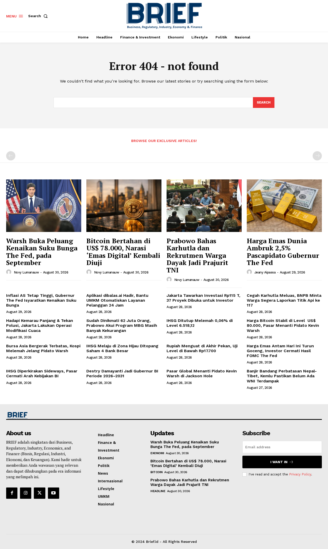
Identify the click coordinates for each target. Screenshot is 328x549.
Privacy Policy (300, 474)
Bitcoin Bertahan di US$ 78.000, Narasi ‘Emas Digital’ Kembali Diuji (123, 251)
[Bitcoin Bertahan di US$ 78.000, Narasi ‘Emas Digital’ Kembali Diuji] (123, 205)
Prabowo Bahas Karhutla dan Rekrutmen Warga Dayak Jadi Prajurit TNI (197, 255)
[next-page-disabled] (317, 155)
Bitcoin (156, 472)
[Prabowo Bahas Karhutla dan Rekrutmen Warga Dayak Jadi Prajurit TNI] (204, 205)
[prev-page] (10, 155)
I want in (279, 462)
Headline (157, 491)
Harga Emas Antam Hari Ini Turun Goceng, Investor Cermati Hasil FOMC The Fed (280, 350)
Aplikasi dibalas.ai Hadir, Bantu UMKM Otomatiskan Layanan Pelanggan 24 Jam (117, 300)
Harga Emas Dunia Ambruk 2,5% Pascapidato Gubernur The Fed (283, 251)
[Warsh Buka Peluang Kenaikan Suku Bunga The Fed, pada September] (43, 205)
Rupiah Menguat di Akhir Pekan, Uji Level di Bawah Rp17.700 (202, 348)
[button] (39, 16)
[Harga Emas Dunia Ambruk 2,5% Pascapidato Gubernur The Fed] (284, 205)
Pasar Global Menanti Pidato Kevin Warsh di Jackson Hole (202, 373)
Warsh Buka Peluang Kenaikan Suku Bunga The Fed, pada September (41, 251)
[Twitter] (39, 493)
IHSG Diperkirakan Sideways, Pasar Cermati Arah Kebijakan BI (41, 373)
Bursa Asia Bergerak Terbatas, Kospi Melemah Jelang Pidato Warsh (43, 348)
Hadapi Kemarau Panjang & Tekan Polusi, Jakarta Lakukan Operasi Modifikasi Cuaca (39, 325)
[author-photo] (9, 272)
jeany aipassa (265, 272)
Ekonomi (157, 453)
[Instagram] (25, 493)
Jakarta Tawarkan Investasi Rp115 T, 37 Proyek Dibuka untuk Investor (203, 298)
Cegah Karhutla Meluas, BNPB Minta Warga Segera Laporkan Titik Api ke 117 (284, 300)
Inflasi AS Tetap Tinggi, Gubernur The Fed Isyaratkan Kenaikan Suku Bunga (41, 300)
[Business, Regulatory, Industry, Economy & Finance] (43, 415)
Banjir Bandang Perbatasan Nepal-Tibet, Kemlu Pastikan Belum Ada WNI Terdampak (282, 376)
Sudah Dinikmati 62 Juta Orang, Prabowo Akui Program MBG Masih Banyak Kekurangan (121, 325)
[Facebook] (11, 493)
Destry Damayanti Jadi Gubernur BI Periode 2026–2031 (122, 373)
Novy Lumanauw (26, 272)
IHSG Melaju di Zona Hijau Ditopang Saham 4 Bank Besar (122, 348)
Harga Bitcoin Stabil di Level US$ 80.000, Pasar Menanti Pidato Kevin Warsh (283, 325)
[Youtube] (53, 493)
